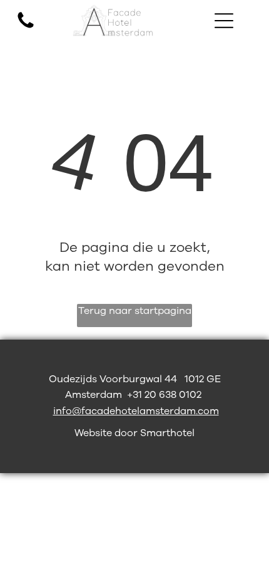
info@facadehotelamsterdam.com (136, 411)
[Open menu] (224, 20)
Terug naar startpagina (134, 311)
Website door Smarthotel (134, 433)
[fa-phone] (26, 27)
